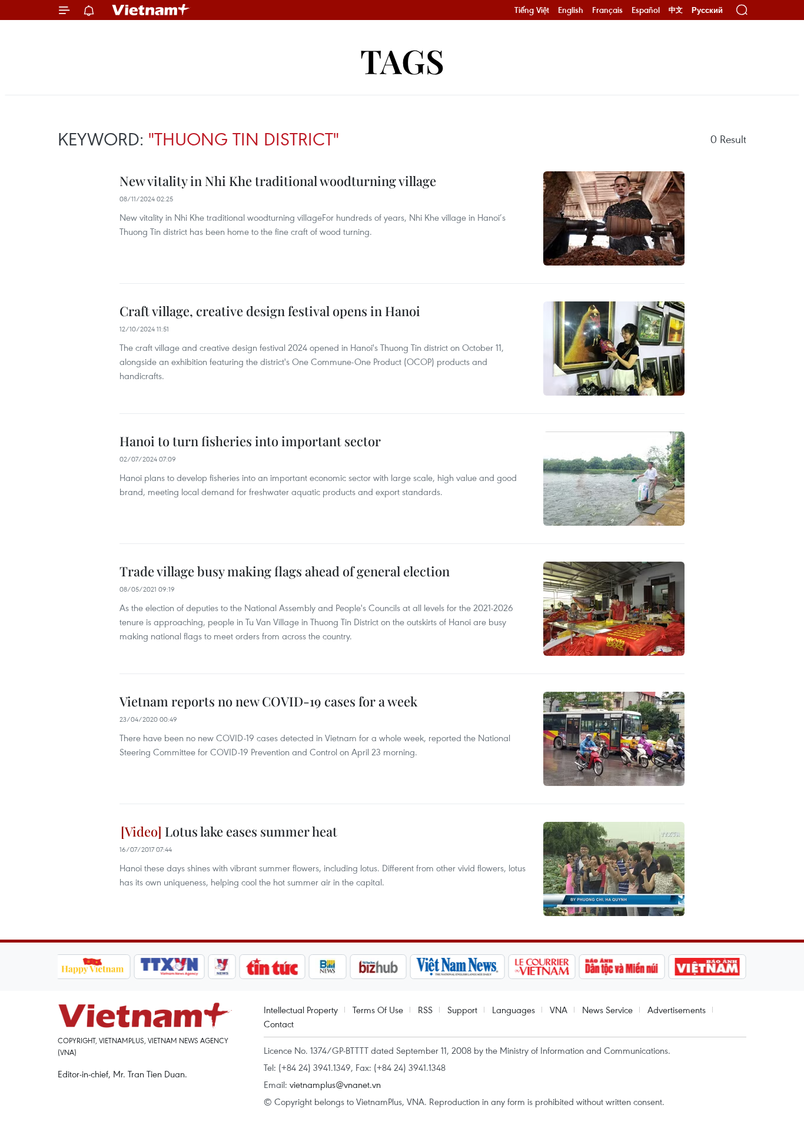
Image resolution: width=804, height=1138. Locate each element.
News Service (607, 1010)
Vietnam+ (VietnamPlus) (151, 10)
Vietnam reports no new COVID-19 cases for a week (268, 701)
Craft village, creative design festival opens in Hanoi (269, 311)
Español (646, 10)
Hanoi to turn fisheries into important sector (250, 441)
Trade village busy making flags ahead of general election (284, 571)
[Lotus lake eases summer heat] (614, 869)
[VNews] (221, 966)
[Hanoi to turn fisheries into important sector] (614, 479)
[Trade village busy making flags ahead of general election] (614, 609)
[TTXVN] (169, 966)
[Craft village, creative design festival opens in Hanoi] (614, 348)
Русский (707, 10)
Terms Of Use (378, 1010)
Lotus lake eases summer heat (249, 831)
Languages (513, 1010)
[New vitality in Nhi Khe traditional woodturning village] (614, 218)
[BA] (707, 966)
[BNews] (327, 966)
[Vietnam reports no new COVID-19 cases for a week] (614, 739)
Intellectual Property (301, 1010)
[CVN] (542, 966)
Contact (279, 1024)
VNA (558, 1010)
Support (462, 1010)
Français (607, 10)
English (570, 10)
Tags (402, 60)
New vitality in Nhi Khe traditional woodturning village (277, 181)
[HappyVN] (93, 966)
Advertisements (676, 1010)
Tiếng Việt (531, 10)
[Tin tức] (272, 966)
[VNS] (457, 966)
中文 (676, 10)
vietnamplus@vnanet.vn (335, 1084)
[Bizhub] (378, 966)
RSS (425, 1010)
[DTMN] (622, 966)
